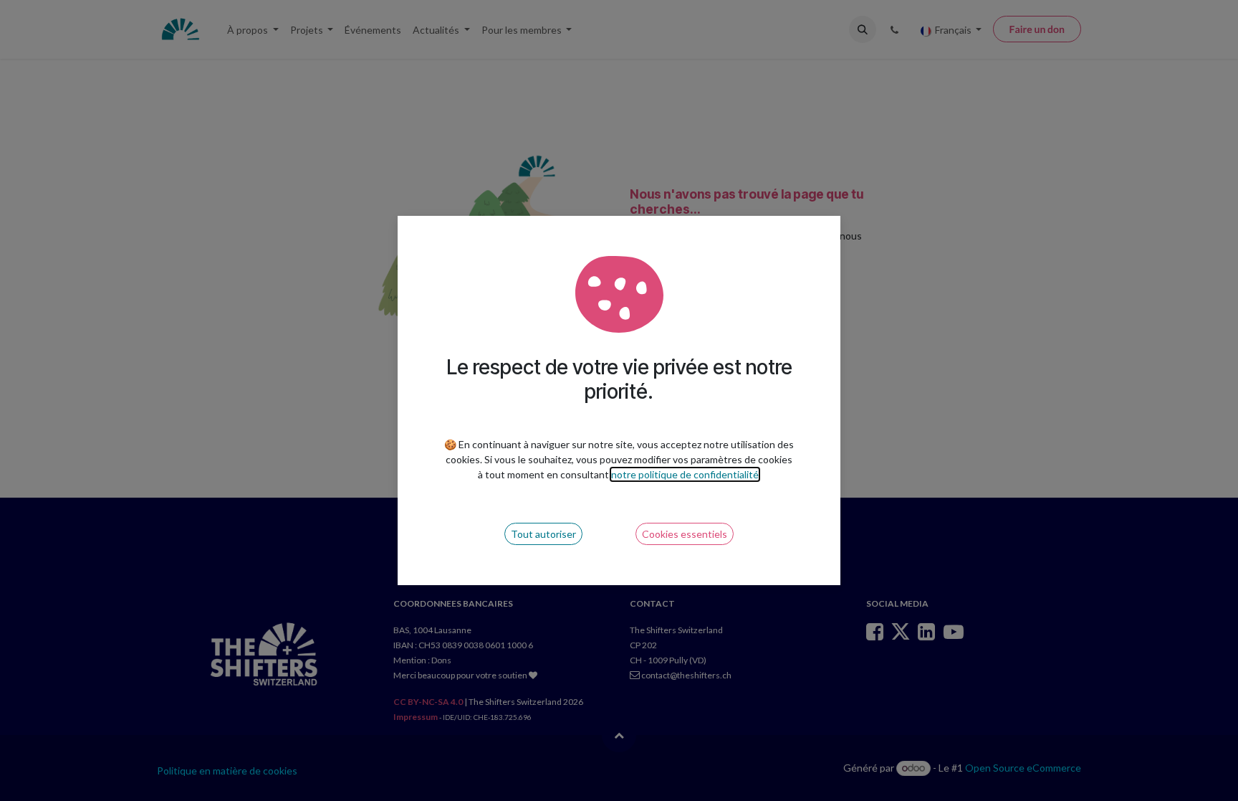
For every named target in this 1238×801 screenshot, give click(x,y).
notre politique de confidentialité (685, 474)
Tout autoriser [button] (543, 534)
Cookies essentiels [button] (684, 534)
